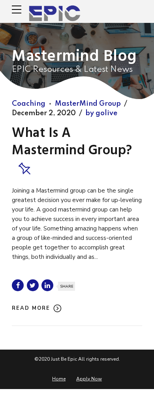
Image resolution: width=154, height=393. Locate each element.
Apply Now (89, 379)
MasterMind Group (88, 103)
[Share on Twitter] (33, 285)
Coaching (28, 103)
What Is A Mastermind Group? (72, 142)
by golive (101, 113)
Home (59, 379)
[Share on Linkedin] (47, 285)
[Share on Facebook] (18, 285)
